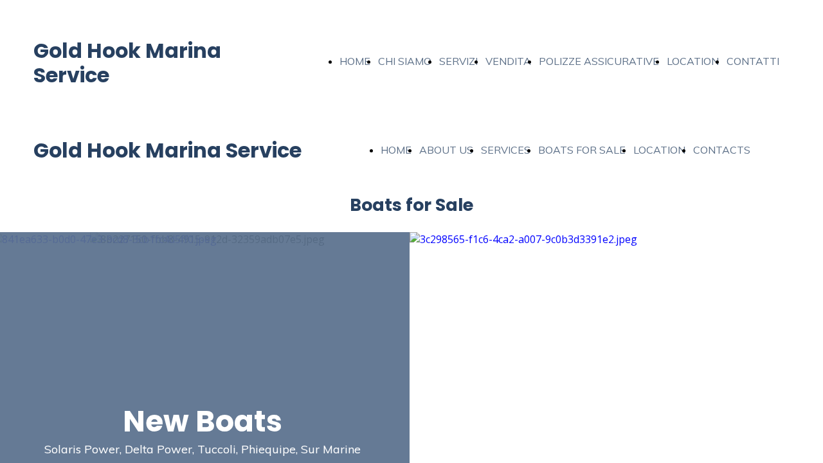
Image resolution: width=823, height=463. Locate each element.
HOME (354, 61)
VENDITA (508, 61)
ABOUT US (446, 149)
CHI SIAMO (404, 61)
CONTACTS (721, 149)
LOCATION (693, 61)
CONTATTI (753, 61)
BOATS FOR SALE (582, 149)
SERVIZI (458, 61)
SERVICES (505, 149)
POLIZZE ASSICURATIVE (599, 61)
